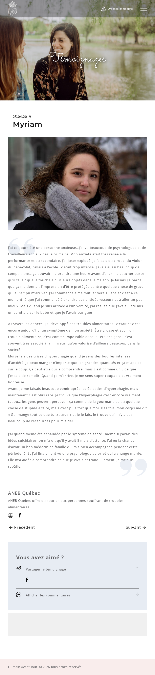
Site (10, 515)
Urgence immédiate (120, 8)
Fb (20, 515)
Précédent (24, 527)
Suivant (133, 527)
